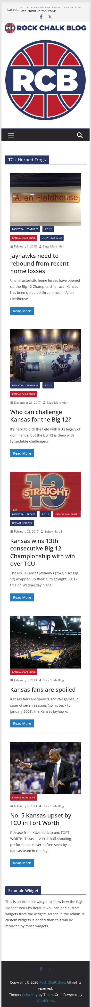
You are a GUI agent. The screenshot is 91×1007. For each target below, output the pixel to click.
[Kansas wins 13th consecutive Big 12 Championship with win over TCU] (45, 491)
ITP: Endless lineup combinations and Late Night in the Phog (50, 12)
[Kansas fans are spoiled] (45, 642)
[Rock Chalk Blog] (45, 25)
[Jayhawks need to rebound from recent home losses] (45, 199)
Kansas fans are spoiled (43, 689)
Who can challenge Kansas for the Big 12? (40, 415)
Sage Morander (53, 246)
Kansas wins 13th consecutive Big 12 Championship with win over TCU (42, 552)
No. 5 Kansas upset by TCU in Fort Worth (40, 819)
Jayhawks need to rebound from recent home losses (39, 263)
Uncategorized (52, 237)
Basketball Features (25, 229)
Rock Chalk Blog (53, 680)
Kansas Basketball (23, 237)
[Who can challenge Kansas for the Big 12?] (45, 355)
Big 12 (48, 229)
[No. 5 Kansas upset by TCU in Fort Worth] (45, 768)
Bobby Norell (53, 531)
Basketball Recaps (23, 514)
